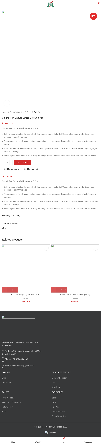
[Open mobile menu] (3, 4)
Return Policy (7, 407)
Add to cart (22, 163)
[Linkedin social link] (18, 228)
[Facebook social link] (9, 228)
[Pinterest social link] (15, 228)
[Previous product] (92, 112)
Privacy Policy (8, 398)
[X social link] (12, 228)
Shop (4, 378)
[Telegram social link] (21, 228)
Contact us (6, 382)
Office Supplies (58, 411)
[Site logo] (50, 4)
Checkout (56, 387)
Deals (54, 402)
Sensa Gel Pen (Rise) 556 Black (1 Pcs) (26, 295)
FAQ (4, 411)
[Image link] (18, 327)
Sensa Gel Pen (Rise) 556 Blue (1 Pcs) (75, 295)
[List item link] (25, 359)
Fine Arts (55, 407)
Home (4, 112)
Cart (53, 382)
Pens (29, 112)
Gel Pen (37, 112)
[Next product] (97, 112)
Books (54, 398)
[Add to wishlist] (46, 248)
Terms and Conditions (11, 402)
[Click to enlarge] (7, 103)
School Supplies (17, 112)
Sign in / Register (59, 378)
